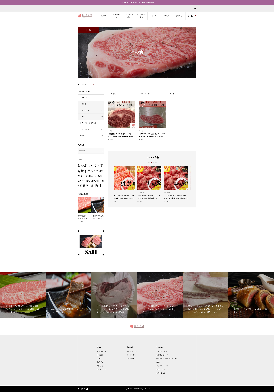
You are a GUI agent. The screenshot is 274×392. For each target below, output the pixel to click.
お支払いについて (162, 355)
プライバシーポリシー (163, 366)
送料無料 (96, 185)
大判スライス (84, 129)
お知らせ (179, 16)
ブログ (166, 16)
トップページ (101, 351)
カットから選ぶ (116, 16)
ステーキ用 (84, 97)
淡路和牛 (96, 180)
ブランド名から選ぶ (128, 16)
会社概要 (103, 16)
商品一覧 (100, 362)
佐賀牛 (81, 181)
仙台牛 (99, 176)
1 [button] (148, 162)
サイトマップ (101, 369)
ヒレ (83, 116)
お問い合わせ (160, 373)
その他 (84, 104)
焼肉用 (82, 136)
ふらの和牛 (97, 171)
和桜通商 (100, 355)
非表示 (151, 2)
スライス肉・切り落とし (88, 123)
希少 (88, 181)
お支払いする (131, 358)
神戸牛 (86, 185)
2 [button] (151, 162)
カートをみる (131, 355)
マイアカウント (132, 351)
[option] (126, 184)
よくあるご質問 (161, 351)
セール (154, 16)
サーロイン (85, 110)
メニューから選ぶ (141, 16)
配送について (160, 369)
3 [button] (153, 162)
